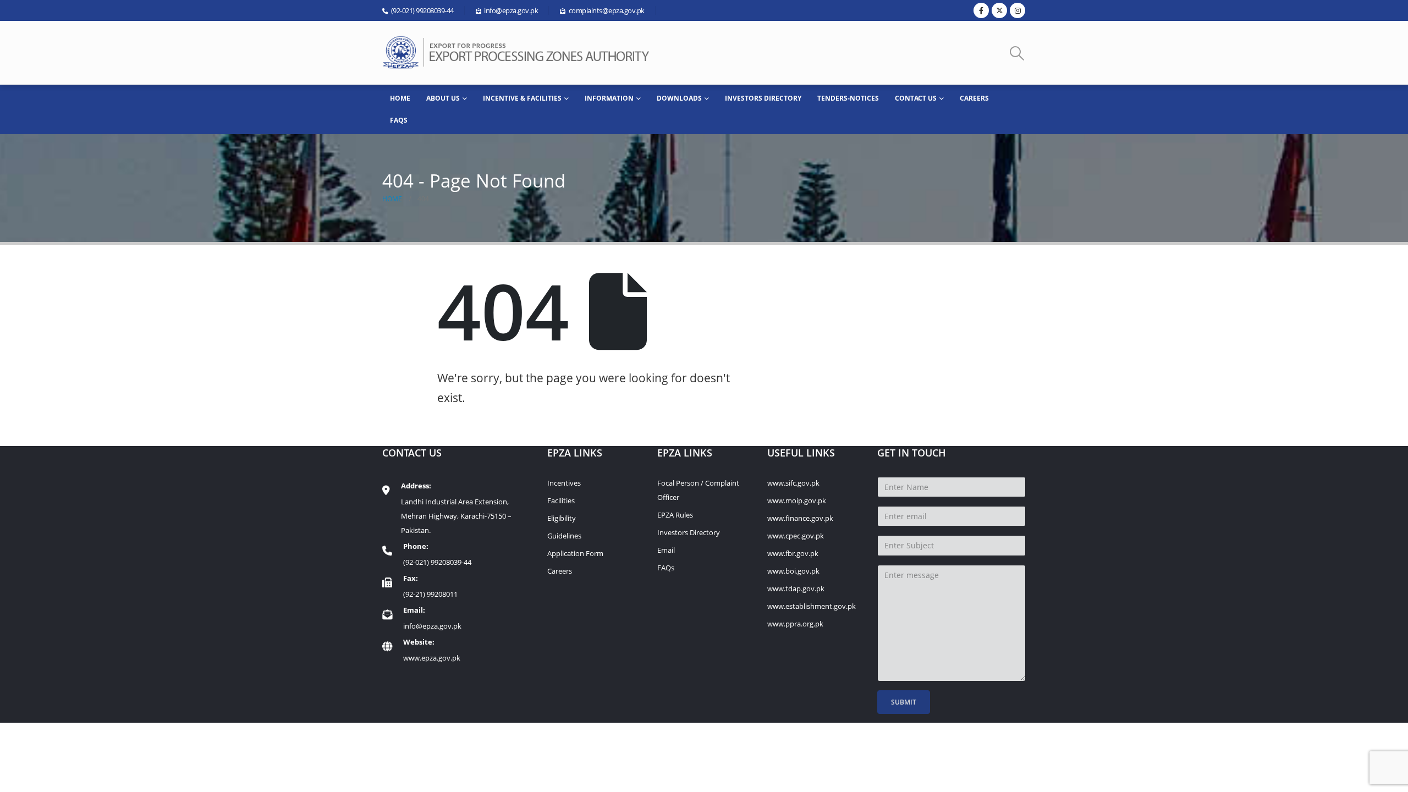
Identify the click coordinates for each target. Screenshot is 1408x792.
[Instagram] (1017, 10)
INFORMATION (609, 98)
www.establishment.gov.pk (811, 606)
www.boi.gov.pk (793, 571)
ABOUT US (443, 98)
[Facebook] (981, 10)
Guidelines (564, 536)
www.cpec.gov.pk (795, 536)
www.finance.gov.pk (800, 518)
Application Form (575, 553)
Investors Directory (763, 98)
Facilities (561, 500)
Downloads (679, 98)
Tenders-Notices (848, 98)
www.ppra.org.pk (795, 624)
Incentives (564, 483)
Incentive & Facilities (522, 98)
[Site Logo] (519, 52)
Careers (974, 98)
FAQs (399, 120)
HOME (400, 98)
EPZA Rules (675, 515)
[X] (999, 10)
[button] (1017, 53)
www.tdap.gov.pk (795, 588)
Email (666, 550)
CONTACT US (916, 98)
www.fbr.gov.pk (792, 553)
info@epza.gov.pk (432, 626)
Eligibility (561, 518)
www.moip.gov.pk (796, 500)
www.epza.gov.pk (431, 658)
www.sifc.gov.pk (793, 483)
